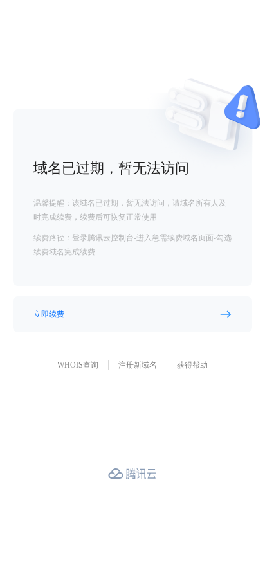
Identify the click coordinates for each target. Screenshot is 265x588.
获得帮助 (192, 365)
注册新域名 (137, 365)
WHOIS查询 (77, 365)
